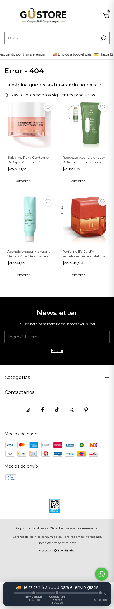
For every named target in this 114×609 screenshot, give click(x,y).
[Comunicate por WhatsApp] (101, 574)
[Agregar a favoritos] (48, 107)
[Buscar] (103, 38)
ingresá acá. (93, 537)
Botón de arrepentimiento (57, 543)
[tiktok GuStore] (57, 409)
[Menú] (8, 17)
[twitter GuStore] (71, 409)
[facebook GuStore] (42, 409)
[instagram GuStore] (27, 409)
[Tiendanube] (57, 551)
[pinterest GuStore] (86, 409)
